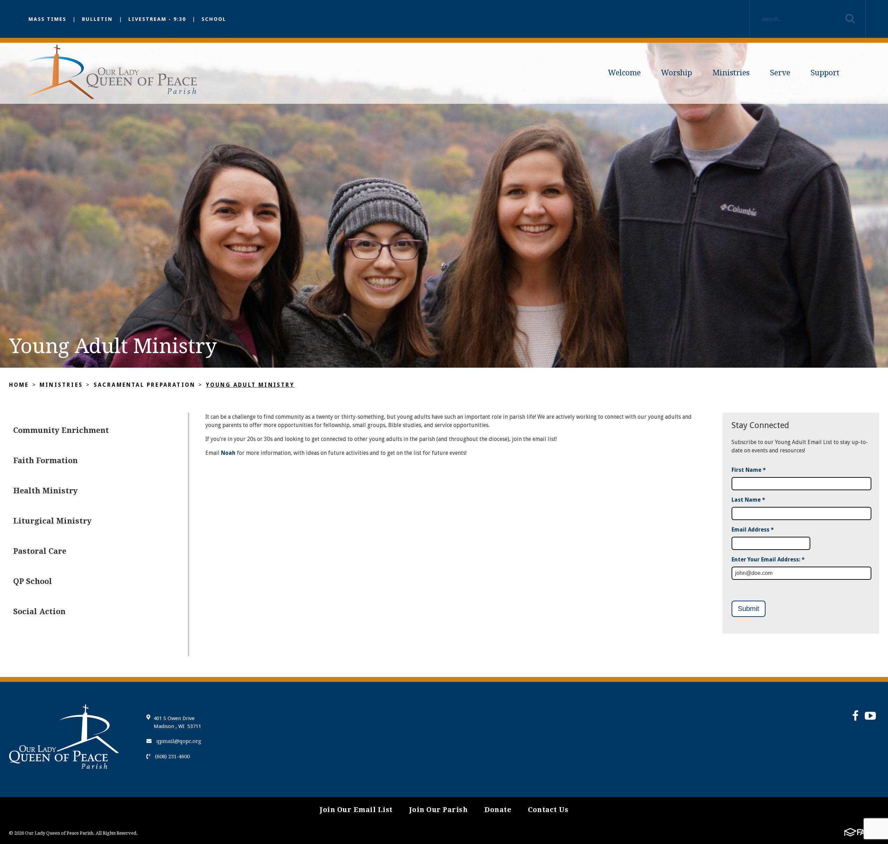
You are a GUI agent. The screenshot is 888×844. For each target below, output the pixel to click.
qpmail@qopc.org (178, 741)
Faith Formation (45, 460)
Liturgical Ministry (52, 521)
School (214, 19)
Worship (676, 72)
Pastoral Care (39, 551)
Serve (780, 72)
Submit (748, 608)
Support (825, 72)
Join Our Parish (438, 809)
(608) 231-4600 (172, 756)
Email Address (753, 529)
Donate (497, 809)
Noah (228, 453)
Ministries (731, 72)
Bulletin (97, 19)
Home (19, 385)
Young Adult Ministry (250, 385)
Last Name (748, 499)
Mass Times (47, 19)
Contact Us (548, 809)
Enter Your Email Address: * (768, 559)
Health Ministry (45, 490)
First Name (749, 470)
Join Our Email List (356, 809)
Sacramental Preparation (145, 385)
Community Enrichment (61, 430)
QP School (32, 581)
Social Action (39, 611)
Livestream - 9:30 (157, 19)
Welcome (624, 72)
